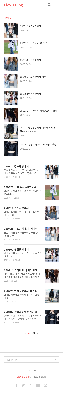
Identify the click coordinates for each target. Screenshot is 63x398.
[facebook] (17, 386)
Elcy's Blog (13, 5)
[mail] (45, 386)
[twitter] (23, 386)
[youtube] (38, 386)
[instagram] (30, 386)
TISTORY (31, 370)
